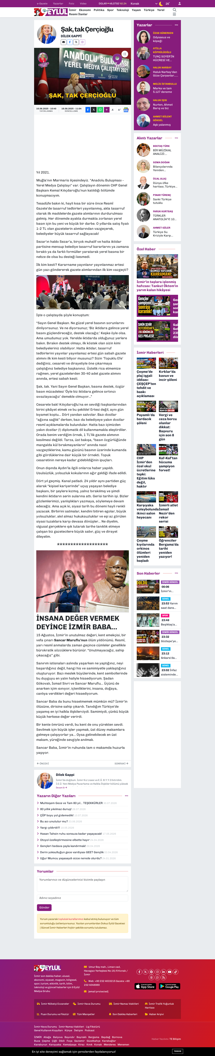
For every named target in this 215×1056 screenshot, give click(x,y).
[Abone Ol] (126, 109)
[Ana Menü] (174, 14)
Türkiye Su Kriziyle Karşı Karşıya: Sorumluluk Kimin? (162, 234)
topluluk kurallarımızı (71, 919)
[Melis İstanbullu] (143, 87)
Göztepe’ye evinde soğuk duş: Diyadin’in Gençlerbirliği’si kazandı (172, 639)
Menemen (123, 1044)
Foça (69, 1040)
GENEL (165, 598)
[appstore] (145, 986)
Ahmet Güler (161, 227)
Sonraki (120, 763)
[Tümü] (176, 25)
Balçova (58, 1037)
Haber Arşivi (156, 1014)
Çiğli (54, 1040)
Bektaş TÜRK (161, 146)
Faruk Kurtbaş (163, 211)
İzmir (72, 10)
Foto (71, 3)
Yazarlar (58, 3)
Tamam (177, 1051)
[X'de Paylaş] (94, 110)
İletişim (78, 1030)
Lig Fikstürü (93, 1026)
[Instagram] (82, 42)
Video (83, 3)
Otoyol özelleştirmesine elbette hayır (65, 840)
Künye (68, 1030)
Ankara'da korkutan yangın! (168, 656)
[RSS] (163, 977)
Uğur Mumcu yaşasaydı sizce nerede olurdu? (71, 858)
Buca (37, 1040)
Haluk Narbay (162, 67)
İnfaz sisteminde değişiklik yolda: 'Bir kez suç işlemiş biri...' (169, 672)
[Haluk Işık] (143, 104)
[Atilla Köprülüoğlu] (143, 53)
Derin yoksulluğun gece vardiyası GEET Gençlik (72, 852)
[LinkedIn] (163, 972)
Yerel (160, 10)
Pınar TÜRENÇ (162, 195)
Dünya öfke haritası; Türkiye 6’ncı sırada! (164, 184)
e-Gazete (42, 3)
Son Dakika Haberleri (125, 1014)
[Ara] (174, 10)
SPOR (165, 615)
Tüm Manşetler (86, 1014)
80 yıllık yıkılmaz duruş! (56, 809)
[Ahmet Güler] (143, 231)
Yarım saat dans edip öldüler (169, 606)
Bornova (117, 1037)
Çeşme (46, 1040)
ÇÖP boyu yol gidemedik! (57, 815)
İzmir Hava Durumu (89, 1003)
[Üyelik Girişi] (178, 3)
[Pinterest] (151, 972)
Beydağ (105, 1037)
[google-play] (169, 986)
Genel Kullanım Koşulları (48, 1030)
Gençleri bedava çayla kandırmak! (63, 846)
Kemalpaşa (69, 1044)
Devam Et (60, 787)
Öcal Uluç (159, 178)
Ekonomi (85, 10)
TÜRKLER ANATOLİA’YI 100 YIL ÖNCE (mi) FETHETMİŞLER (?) (165, 217)
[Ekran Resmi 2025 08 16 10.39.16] (82, 292)
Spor (110, 10)
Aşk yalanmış (162, 124)
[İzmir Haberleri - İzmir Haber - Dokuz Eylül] (51, 12)
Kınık (89, 1044)
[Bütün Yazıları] (126, 795)
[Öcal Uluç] (143, 182)
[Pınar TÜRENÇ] (143, 198)
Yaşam (136, 10)
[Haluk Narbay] (143, 71)
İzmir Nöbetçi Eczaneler (55, 1003)
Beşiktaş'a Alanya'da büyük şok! (168, 622)
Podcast (90, 1030)
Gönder (44, 907)
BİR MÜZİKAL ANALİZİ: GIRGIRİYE (162, 152)
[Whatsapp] (157, 977)
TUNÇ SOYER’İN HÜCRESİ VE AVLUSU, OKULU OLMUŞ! (164, 58)
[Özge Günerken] (143, 36)
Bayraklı (82, 1037)
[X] (76, 42)
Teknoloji (123, 10)
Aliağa (47, 1037)
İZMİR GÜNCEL (170, 582)
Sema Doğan (161, 162)
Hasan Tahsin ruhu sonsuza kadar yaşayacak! (71, 833)
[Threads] (151, 977)
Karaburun (40, 1044)
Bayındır (69, 1037)
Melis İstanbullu (165, 83)
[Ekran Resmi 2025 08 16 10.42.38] (82, 580)
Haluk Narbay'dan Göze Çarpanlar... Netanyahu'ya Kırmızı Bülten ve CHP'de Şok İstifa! (165, 73)
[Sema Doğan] (143, 166)
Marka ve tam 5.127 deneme (162, 90)
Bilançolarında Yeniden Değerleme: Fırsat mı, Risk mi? (165, 168)
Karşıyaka (55, 1044)
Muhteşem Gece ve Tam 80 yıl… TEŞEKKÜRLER (71, 803)
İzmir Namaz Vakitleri (126, 1003)
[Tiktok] (175, 972)
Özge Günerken (163, 33)
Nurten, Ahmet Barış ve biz (163, 106)
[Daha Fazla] (107, 110)
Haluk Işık (160, 100)
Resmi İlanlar (78, 14)
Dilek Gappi (71, 36)
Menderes (110, 1044)
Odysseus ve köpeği (161, 39)
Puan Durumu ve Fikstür (55, 1014)
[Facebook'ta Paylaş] (87, 110)
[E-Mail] (63, 42)
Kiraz (81, 1044)
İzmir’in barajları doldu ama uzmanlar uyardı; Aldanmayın (169, 589)
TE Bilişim (175, 1039)
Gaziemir (79, 1040)
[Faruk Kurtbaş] (143, 215)
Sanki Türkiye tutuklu (162, 201)
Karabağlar (109, 1040)
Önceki (44, 763)
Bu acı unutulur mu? (54, 821)
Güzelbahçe (93, 1040)
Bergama (93, 1037)
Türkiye (149, 10)
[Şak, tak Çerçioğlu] (82, 76)
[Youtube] (169, 972)
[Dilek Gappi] (47, 34)
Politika (99, 10)
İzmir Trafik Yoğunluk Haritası (159, 1005)
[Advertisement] (97, 140)
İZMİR (38, 1037)
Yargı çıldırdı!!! (50, 827)
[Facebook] (70, 42)
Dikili (62, 1040)
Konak (98, 1044)
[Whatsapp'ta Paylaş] (100, 110)
